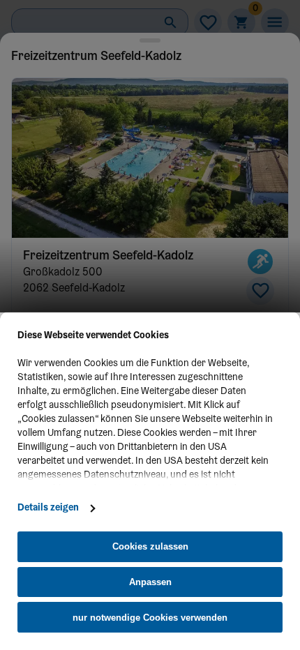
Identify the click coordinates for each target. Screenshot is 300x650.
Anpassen (150, 582)
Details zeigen (48, 508)
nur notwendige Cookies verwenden (150, 617)
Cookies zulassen (150, 546)
